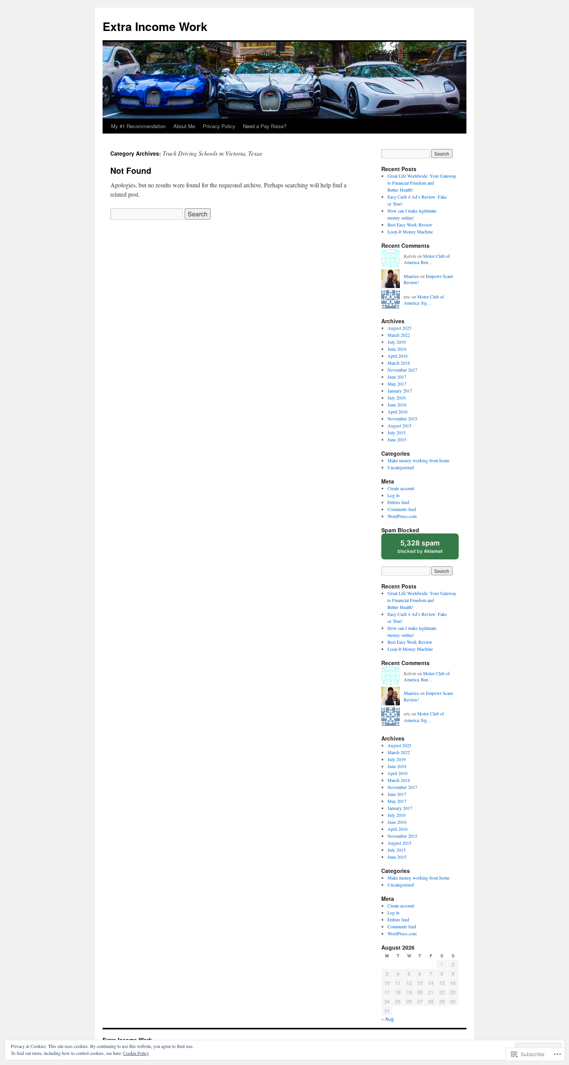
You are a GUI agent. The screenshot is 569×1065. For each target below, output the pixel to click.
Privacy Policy (219, 126)
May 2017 (396, 384)
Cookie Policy (136, 1053)
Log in (393, 495)
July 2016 (396, 397)
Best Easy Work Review (409, 224)
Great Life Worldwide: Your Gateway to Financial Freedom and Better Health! (421, 183)
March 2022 (398, 335)
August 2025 (399, 328)
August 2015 (399, 425)
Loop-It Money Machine (410, 231)
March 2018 (398, 363)
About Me (184, 126)
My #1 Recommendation (138, 126)
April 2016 (397, 411)
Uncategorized (400, 467)
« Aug (387, 1018)
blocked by (428, 549)
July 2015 (396, 432)
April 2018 (397, 356)
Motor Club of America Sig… (424, 299)
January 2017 (399, 391)
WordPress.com (401, 516)
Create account (400, 488)
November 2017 (402, 370)
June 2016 (396, 404)
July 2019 (396, 342)
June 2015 (396, 439)
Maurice (411, 276)
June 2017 (396, 377)
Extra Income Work (155, 26)
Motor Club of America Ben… (427, 259)
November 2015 (402, 418)
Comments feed (401, 509)
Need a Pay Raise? (264, 126)
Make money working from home (418, 460)
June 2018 (396, 349)
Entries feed (398, 502)
